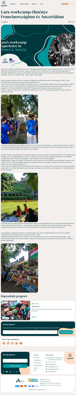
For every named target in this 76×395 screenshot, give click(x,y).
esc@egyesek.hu (52, 371)
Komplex (5, 302)
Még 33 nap (5, 318)
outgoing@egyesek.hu (53, 369)
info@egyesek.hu (52, 364)
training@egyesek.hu (53, 366)
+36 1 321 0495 (51, 362)
